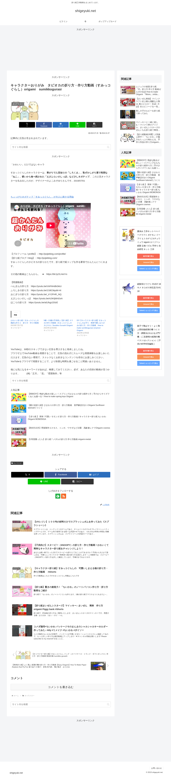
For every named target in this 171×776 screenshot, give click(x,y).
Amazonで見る (148, 262)
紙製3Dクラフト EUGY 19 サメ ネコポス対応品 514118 (149, 287)
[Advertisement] (85, 49)
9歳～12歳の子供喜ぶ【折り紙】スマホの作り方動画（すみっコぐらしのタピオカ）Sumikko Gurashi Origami (58, 322)
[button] (94, 125)
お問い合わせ (156, 768)
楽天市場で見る (148, 256)
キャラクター (17, 463)
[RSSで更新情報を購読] (63, 496)
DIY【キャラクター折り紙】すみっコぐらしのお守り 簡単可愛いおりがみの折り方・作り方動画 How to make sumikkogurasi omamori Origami (91, 325)
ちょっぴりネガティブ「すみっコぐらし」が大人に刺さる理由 (42, 197)
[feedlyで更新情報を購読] (57, 496)
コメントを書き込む (61, 687)
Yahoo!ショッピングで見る (148, 269)
